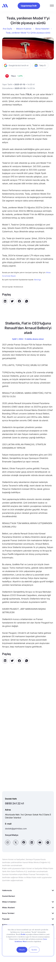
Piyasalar (6, 919)
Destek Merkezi (8, 896)
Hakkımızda (7, 890)
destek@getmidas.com (16, 828)
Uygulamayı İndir (29, 5)
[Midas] (5, 5)
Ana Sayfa (7, 28)
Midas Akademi (8, 907)
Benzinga (37, 280)
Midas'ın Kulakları (9, 902)
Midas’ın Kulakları (23, 28)
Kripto (4, 925)
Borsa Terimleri (8, 913)
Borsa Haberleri (42, 28)
